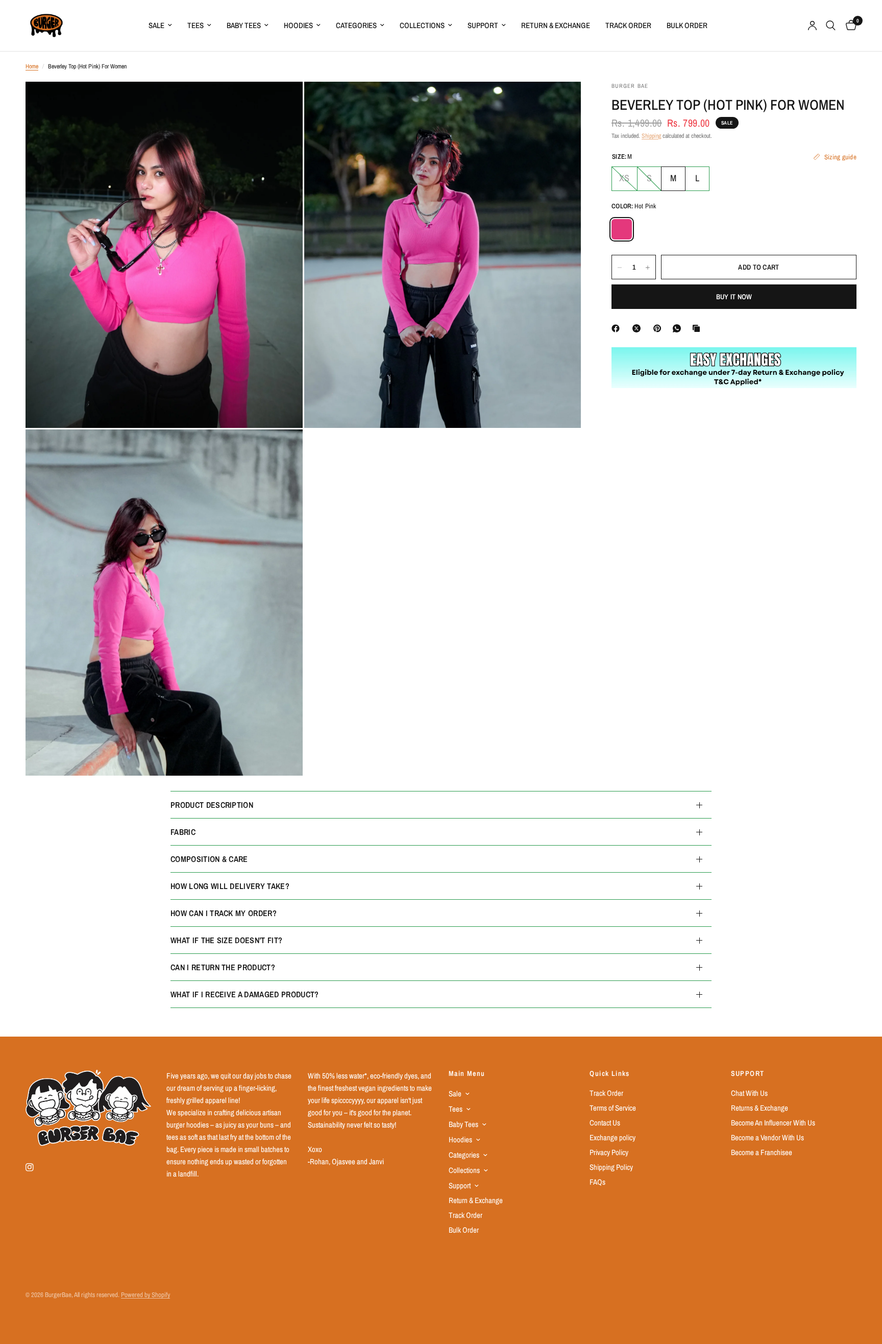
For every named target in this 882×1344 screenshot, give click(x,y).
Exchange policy (612, 1137)
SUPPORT (748, 1073)
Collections (422, 25)
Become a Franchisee (761, 1152)
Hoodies (298, 25)
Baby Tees (244, 25)
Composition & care (209, 859)
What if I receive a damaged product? (244, 994)
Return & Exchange (555, 25)
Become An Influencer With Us (773, 1122)
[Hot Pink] (621, 230)
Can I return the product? (222, 967)
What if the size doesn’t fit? (226, 940)
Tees (195, 25)
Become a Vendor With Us (767, 1137)
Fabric (182, 831)
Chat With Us (749, 1093)
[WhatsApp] (679, 328)
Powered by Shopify (145, 1294)
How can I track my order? (223, 913)
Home (32, 66)
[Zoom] (281, 103)
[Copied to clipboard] (698, 328)
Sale (156, 25)
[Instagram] (37, 1167)
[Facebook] (617, 328)
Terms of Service (613, 1107)
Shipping (651, 136)
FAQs (597, 1182)
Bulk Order (687, 25)
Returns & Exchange (759, 1107)
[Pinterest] (659, 328)
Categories (356, 25)
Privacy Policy (609, 1152)
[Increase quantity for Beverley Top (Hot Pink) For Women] (647, 267)
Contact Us (605, 1122)
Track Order (628, 25)
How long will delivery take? (229, 886)
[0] (848, 25)
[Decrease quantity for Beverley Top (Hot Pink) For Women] (619, 267)
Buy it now (734, 297)
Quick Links (609, 1073)
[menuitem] (160, 25)
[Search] (831, 25)
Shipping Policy (611, 1167)
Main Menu (467, 1073)
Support (483, 25)
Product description (211, 804)
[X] (638, 328)
